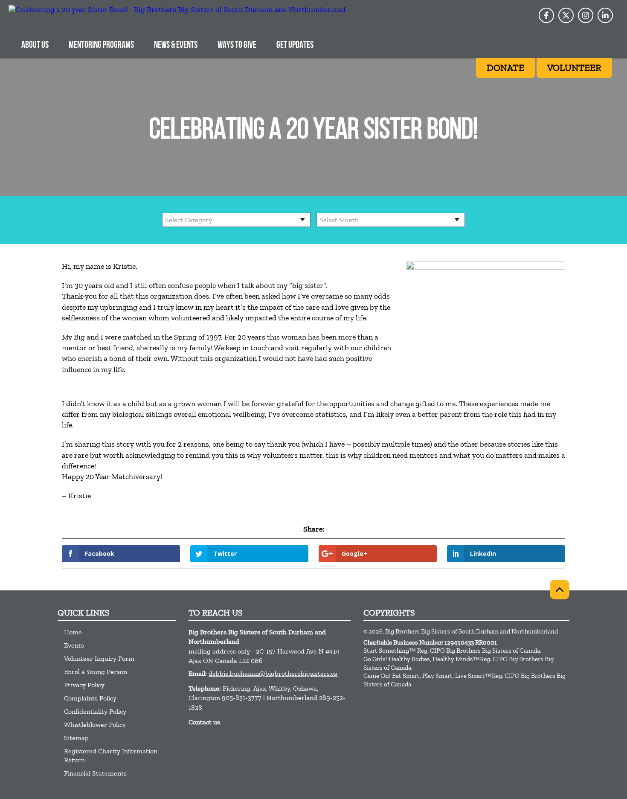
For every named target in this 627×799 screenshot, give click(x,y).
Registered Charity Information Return (110, 755)
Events (74, 645)
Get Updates (295, 45)
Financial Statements (95, 773)
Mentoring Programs (101, 45)
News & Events (175, 45)
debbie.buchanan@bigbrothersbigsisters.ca (273, 673)
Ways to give (237, 45)
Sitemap (76, 738)
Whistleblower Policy (95, 725)
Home (73, 632)
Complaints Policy (90, 698)
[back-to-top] (559, 589)
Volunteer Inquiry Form (99, 658)
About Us (35, 45)
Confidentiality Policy (95, 711)
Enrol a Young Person (95, 672)
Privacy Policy (84, 685)
